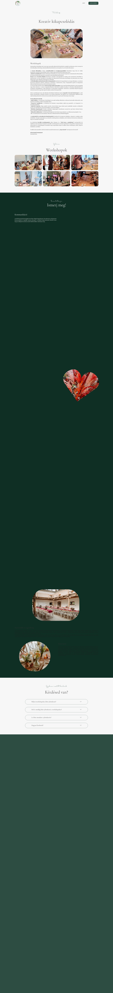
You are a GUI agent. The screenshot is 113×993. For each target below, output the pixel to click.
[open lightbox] (28, 162)
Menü (83, 3)
